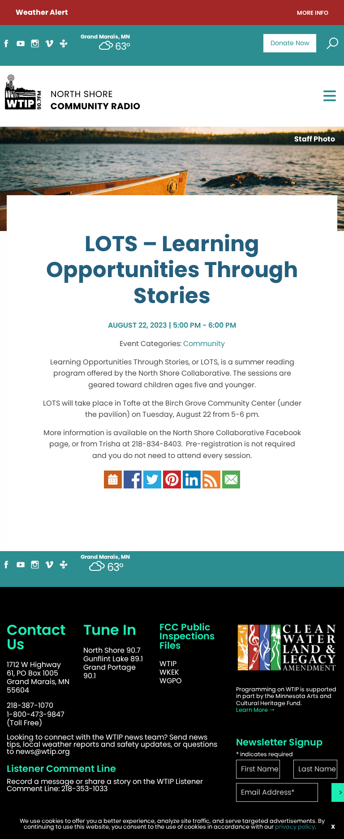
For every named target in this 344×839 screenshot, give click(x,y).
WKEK (169, 672)
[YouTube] (20, 47)
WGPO (170, 681)
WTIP (167, 664)
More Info (312, 13)
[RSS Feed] (211, 483)
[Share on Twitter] (152, 483)
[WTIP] (75, 95)
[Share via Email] (231, 483)
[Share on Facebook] (133, 483)
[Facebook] (6, 47)
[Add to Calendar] (113, 483)
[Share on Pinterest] (172, 483)
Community (204, 343)
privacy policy (295, 826)
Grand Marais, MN (105, 557)
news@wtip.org (43, 751)
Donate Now (290, 43)
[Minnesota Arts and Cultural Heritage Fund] (286, 652)
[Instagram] (35, 47)
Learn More (252, 709)
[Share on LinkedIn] (192, 483)
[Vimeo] (49, 47)
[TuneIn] (63, 47)
